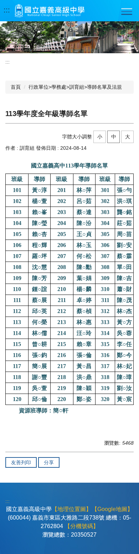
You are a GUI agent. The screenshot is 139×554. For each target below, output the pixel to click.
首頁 (16, 87)
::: (7, 9)
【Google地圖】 (112, 509)
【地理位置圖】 (72, 509)
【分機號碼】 (82, 526)
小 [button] (99, 136)
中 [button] (113, 136)
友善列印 (21, 462)
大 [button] (127, 136)
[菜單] (126, 11)
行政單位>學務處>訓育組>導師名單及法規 (75, 87)
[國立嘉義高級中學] (49, 11)
